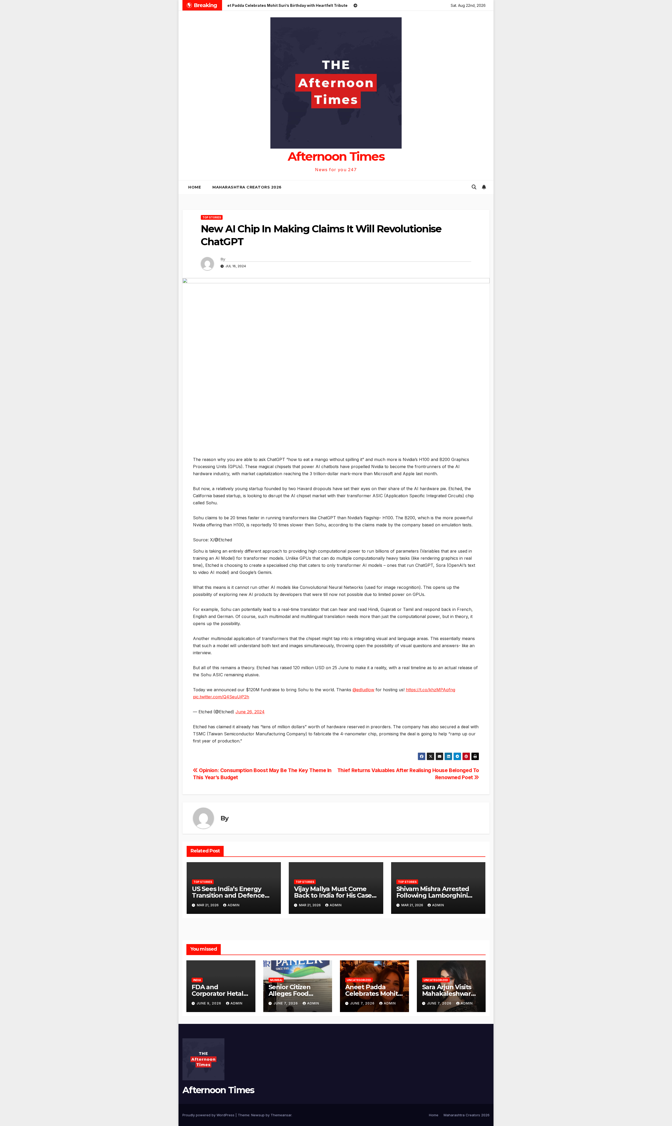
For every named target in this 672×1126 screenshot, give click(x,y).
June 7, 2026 (286, 1003)
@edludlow (363, 689)
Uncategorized (359, 980)
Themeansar (281, 1115)
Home (194, 187)
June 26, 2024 (250, 711)
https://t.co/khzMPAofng (430, 689)
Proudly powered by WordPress (208, 1115)
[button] (474, 187)
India (197, 980)
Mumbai (276, 980)
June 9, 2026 (209, 1003)
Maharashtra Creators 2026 (247, 187)
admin (234, 905)
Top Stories (211, 217)
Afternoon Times (336, 156)
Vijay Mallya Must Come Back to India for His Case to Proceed (333, 895)
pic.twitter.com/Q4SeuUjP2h (221, 696)
